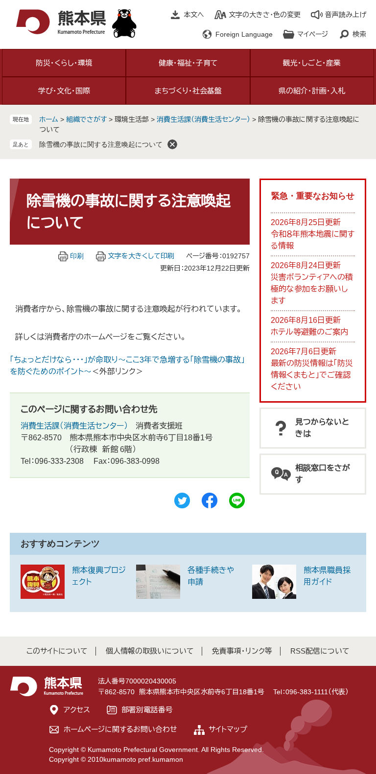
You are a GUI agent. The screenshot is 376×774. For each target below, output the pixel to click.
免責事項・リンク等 (242, 651)
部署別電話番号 (147, 710)
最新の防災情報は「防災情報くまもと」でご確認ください (312, 375)
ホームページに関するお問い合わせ (120, 729)
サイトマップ (228, 729)
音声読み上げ (345, 15)
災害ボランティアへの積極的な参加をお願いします (312, 289)
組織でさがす (86, 119)
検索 (359, 34)
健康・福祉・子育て (188, 63)
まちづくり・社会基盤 (188, 91)
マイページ (312, 34)
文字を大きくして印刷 (141, 256)
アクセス (77, 710)
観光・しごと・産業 (312, 63)
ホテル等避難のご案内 (309, 332)
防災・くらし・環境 (64, 63)
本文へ (194, 15)
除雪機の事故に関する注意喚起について (101, 144)
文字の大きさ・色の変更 (265, 15)
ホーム (48, 119)
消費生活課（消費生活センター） (203, 119)
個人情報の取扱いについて (150, 651)
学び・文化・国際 (64, 91)
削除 (172, 144)
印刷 (77, 256)
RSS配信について (320, 651)
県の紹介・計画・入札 (312, 91)
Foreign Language (244, 34)
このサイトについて (57, 651)
